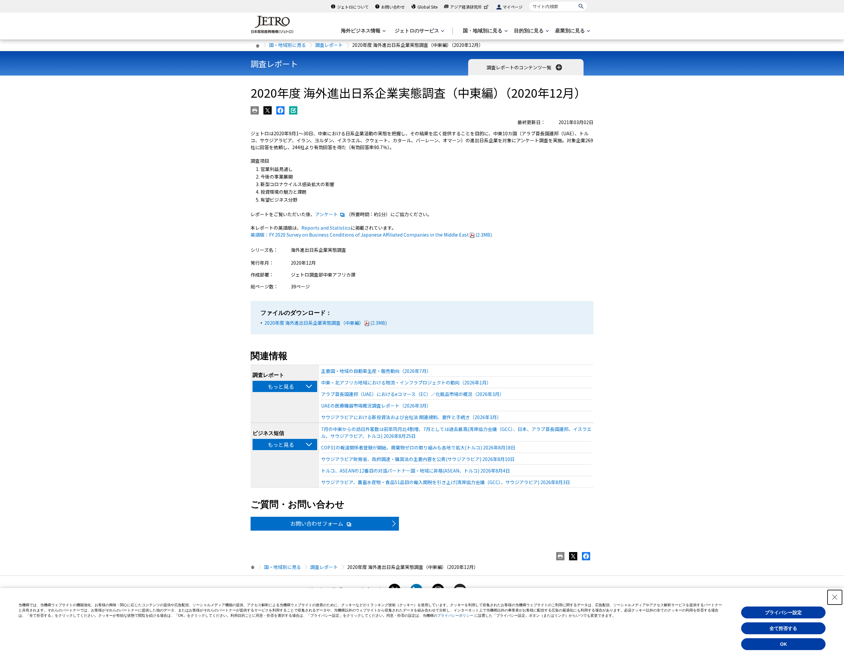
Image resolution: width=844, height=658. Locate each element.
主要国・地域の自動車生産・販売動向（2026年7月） (376, 371)
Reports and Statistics (325, 227)
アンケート (326, 214)
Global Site (427, 7)
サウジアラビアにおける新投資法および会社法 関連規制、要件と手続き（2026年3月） (411, 417)
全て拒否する (783, 628)
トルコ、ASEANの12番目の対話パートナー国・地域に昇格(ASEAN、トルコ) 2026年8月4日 (415, 470)
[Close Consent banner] (835, 597)
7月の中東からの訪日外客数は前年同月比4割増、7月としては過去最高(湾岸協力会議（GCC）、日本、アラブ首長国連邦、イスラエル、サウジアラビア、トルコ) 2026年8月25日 (456, 432)
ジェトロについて (353, 7)
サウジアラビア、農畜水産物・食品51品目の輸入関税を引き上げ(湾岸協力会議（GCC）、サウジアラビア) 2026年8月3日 (445, 482)
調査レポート (329, 45)
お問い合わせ (393, 7)
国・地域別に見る (287, 45)
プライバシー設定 (783, 612)
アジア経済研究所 (466, 7)
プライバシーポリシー (455, 615)
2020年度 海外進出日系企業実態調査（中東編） (325, 322)
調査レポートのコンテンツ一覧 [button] (519, 67)
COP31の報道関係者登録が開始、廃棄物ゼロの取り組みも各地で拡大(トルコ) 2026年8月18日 (418, 447)
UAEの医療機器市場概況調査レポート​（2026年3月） (376, 405)
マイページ (513, 7)
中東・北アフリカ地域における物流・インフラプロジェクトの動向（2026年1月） (406, 382)
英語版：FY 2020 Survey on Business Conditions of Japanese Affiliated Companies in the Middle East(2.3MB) (371, 234)
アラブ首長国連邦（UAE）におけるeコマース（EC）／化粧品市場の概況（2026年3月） (412, 394)
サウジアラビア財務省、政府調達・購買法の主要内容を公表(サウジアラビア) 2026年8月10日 (418, 459)
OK (783, 644)
